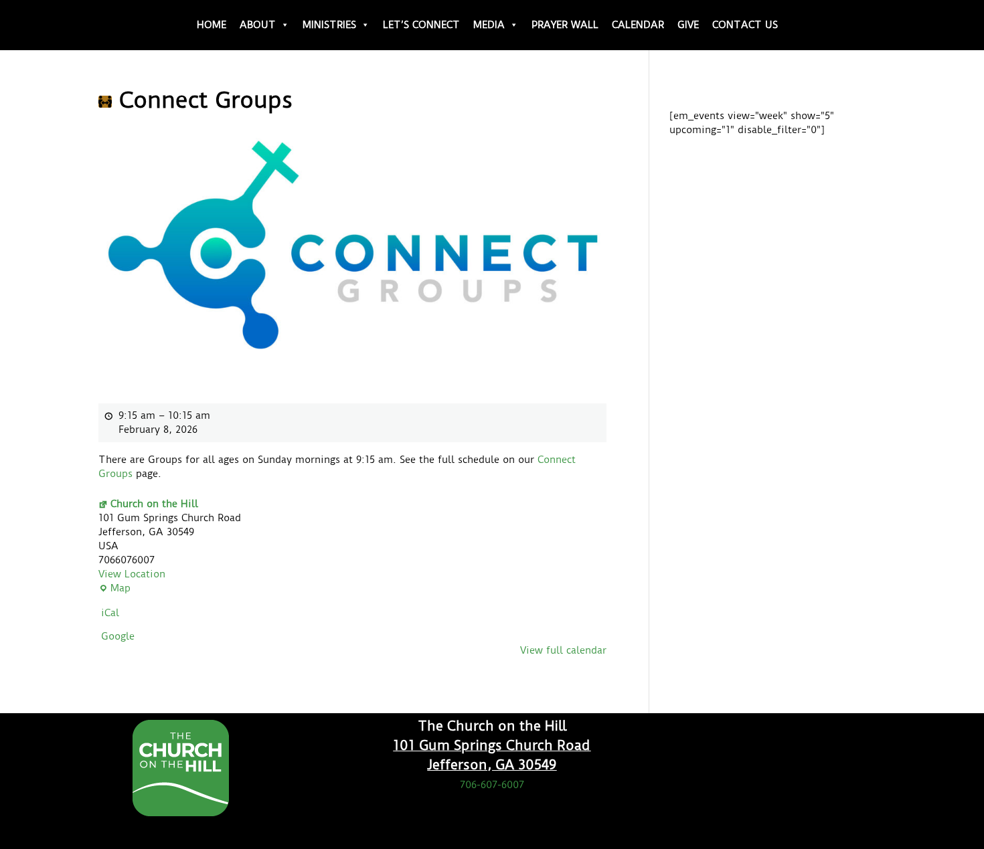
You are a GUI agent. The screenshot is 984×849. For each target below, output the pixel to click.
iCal (110, 613)
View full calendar (563, 650)
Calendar (638, 25)
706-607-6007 (492, 785)
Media (489, 25)
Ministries (329, 25)
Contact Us (745, 25)
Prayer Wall (564, 25)
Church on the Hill (154, 504)
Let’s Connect (421, 25)
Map (114, 588)
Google (118, 636)
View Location (131, 574)
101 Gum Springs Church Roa (487, 745)
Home (211, 25)
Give (688, 25)
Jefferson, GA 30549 (491, 765)
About (258, 25)
